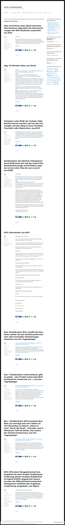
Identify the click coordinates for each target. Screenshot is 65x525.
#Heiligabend (40, 134)
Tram (50, 84)
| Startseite (6, 12)
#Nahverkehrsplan (32, 70)
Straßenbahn (6, 144)
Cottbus (59, 71)
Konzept (10, 447)
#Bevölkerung (33, 93)
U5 (52, 84)
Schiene (9, 501)
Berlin (51, 71)
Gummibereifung (6, 497)
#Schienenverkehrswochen (30, 497)
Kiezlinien (10, 350)
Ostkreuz (58, 78)
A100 (47, 68)
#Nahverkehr (30, 72)
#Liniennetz (31, 389)
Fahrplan (8, 74)
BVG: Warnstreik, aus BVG (17, 232)
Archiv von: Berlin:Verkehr (13, 7)
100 (4, 43)
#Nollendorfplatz (21, 449)
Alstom (5, 182)
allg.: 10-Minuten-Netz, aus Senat (20, 65)
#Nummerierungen (29, 39)
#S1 (31, 296)
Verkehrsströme (6, 506)
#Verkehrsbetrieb (18, 349)
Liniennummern (6, 45)
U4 (7, 353)
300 (7, 43)
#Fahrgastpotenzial (32, 84)
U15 (11, 450)
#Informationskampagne (34, 392)
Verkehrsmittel (6, 505)
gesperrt (57, 75)
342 (5, 349)
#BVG (36, 39)
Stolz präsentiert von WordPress (18, 520)
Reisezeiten (6, 501)
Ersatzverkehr (50, 72)
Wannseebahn (6, 452)
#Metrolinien (17, 84)
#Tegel (33, 271)
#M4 (16, 186)
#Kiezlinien (22, 352)
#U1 (41, 445)
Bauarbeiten (56, 69)
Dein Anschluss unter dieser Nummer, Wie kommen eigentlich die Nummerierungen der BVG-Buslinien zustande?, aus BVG (23, 29)
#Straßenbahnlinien (19, 86)
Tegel (48, 84)
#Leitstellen (40, 135)
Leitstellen (5, 140)
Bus (4, 41)
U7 (53, 84)
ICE (47, 78)
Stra (51, 82)
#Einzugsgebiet (40, 93)
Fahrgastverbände (8, 179)
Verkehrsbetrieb (6, 355)
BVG (6, 41)
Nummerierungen (7, 47)
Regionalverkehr (58, 79)
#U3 (40, 448)
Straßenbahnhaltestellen (8, 186)
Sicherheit (5, 142)
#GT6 (23, 186)
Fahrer (6, 138)
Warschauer (11, 452)
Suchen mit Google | (39, 12)
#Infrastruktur (19, 137)
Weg (9, 144)
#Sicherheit (26, 137)
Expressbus (9, 44)
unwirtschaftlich (6, 354)
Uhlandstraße (7, 451)
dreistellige (5, 44)
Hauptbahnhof (6, 350)
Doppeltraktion (6, 183)
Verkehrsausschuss (7, 504)
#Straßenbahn (31, 176)
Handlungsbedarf (7, 498)
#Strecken (20, 74)
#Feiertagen (33, 131)
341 (4, 349)
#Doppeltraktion (27, 184)
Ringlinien (9, 352)
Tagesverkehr (6, 503)
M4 (10, 183)
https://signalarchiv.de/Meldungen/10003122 (24, 489)
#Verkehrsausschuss (19, 496)
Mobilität (49, 78)
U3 (4, 451)
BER (48, 71)
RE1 (53, 79)
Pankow (48, 79)
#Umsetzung (23, 70)
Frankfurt (54, 75)
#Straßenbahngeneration (36, 198)
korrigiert (5, 351)
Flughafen (50, 75)
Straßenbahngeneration (7, 185)
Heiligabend (6, 139)
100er (5, 446)
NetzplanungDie (6, 500)
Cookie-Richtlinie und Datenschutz (30, 523)
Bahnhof (48, 69)
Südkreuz (5, 353)
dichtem (9, 446)
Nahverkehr (53, 78)
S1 (9, 450)
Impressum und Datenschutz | (28, 12)
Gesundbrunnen (49, 77)
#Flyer (32, 394)
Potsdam (51, 79)
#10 (42, 70)
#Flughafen (30, 271)
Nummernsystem (6, 48)
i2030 (59, 77)
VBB (55, 84)
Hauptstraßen (6, 447)
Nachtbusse (10, 46)
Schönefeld (54, 80)
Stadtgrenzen (6, 49)
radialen (11, 500)
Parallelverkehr (6, 450)
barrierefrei (51, 69)
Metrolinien (6, 46)
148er (7, 446)
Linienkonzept (9, 351)
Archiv (48, 62)
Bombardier (8, 182)
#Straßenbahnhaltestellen (20, 183)
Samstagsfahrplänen (7, 141)
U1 (10, 450)
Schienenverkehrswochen (8, 502)
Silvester (8, 142)
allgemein (5, 74)
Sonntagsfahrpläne (7, 143)
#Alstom (17, 178)
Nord (56, 78)
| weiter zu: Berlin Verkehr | (15, 12)
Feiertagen (9, 138)
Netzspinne (9, 448)
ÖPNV (58, 84)
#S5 (34, 296)
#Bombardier (24, 178)
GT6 (9, 183)
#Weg (40, 131)
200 (6, 43)
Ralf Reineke (6, 39)
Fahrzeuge (5, 180)
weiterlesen (17, 45)
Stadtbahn (48, 82)
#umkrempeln (18, 390)
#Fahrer (21, 135)
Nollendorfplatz (6, 449)
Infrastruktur (10, 139)
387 (7, 349)
